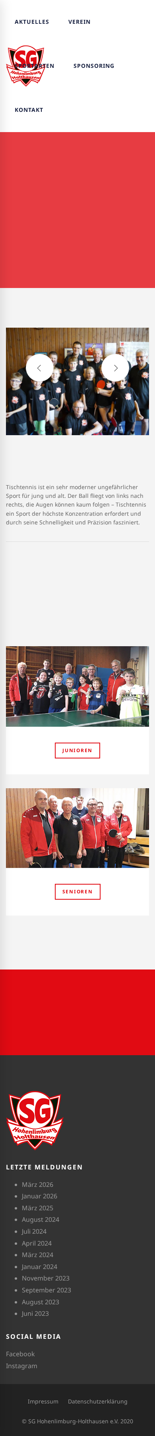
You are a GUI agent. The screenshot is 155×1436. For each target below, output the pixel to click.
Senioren (77, 891)
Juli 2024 (34, 1231)
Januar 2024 (39, 1266)
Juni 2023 (35, 1313)
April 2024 (37, 1243)
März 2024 (37, 1254)
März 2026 (37, 1184)
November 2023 (46, 1278)
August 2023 (40, 1302)
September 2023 (46, 1290)
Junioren (77, 750)
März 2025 (37, 1208)
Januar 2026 (39, 1196)
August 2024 (40, 1219)
